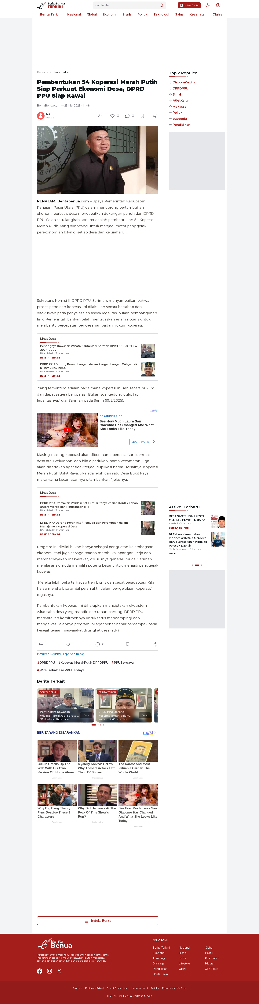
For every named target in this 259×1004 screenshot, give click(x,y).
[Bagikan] (154, 116)
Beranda (42, 72)
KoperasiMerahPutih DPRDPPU (84, 662)
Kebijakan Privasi (94, 988)
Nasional (74, 14)
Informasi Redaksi (49, 654)
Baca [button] (86, 715)
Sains (179, 14)
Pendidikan (181, 125)
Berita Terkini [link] (61, 72)
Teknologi (161, 14)
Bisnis (127, 14)
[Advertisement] (97, 266)
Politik (142, 14)
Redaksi (155, 988)
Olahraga (220, 14)
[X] (59, 971)
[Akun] (207, 5)
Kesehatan (198, 14)
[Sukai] (112, 116)
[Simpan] (142, 116)
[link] (52, 5)
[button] (218, 5)
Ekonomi (109, 14)
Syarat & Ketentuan (117, 988)
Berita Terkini (50, 14)
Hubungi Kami (139, 988)
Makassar (180, 106)
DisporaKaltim (184, 82)
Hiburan (210, 963)
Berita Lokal (160, 974)
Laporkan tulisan (74, 654)
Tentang (77, 988)
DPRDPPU (47, 662)
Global (92, 14)
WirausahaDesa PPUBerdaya (62, 670)
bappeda (180, 119)
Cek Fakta (211, 969)
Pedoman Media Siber (174, 988)
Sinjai (177, 94)
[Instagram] (49, 971)
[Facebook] (39, 971)
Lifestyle (184, 963)
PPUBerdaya (124, 662)
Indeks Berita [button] (191, 5)
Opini (182, 969)
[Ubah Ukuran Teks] (100, 116)
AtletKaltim (181, 100)
